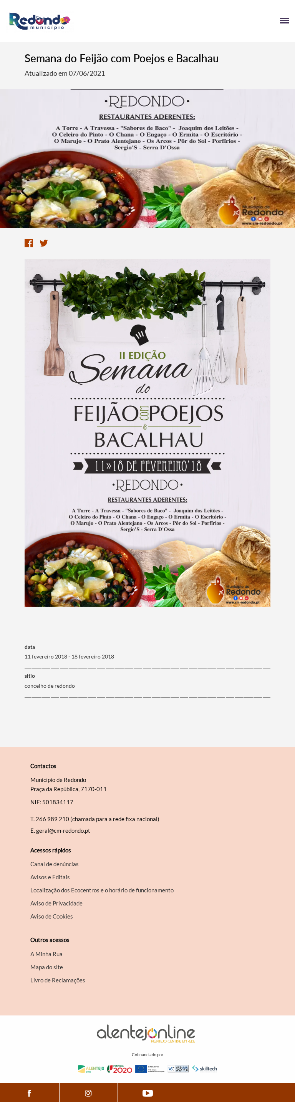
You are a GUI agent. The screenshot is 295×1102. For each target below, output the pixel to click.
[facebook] (29, 1092)
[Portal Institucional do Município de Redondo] (77, 21)
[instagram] (88, 1092)
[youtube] (147, 1092)
